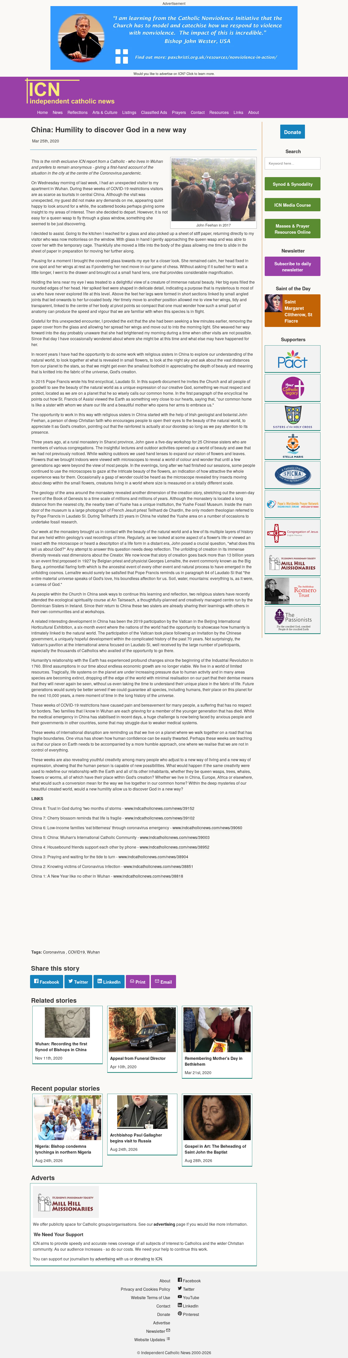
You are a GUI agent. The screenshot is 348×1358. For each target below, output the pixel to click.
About (253, 112)
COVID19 (76, 952)
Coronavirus (54, 952)
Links (238, 112)
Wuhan (93, 952)
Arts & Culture (104, 112)
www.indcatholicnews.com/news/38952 (174, 847)
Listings (129, 112)
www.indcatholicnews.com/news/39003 (175, 837)
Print (139, 982)
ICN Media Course (292, 205)
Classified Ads (154, 112)
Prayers (179, 112)
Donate (292, 132)
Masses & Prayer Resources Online (293, 229)
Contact (198, 112)
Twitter (80, 982)
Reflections (78, 112)
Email (165, 982)
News (58, 112)
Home (42, 112)
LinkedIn (111, 982)
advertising (164, 1224)
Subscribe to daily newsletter (292, 266)
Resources (219, 112)
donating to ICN (148, 1258)
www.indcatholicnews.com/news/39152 (159, 808)
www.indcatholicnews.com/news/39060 (207, 827)
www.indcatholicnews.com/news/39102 (160, 818)
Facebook (48, 982)
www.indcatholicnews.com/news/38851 (158, 866)
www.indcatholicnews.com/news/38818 (148, 876)
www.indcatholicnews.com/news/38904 (153, 856)
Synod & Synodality (293, 184)
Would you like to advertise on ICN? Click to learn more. (174, 73)
